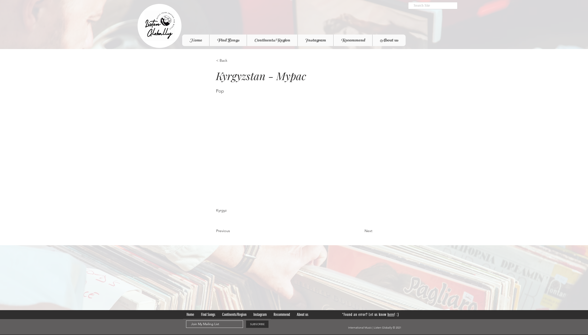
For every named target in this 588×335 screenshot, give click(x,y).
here (390, 314)
